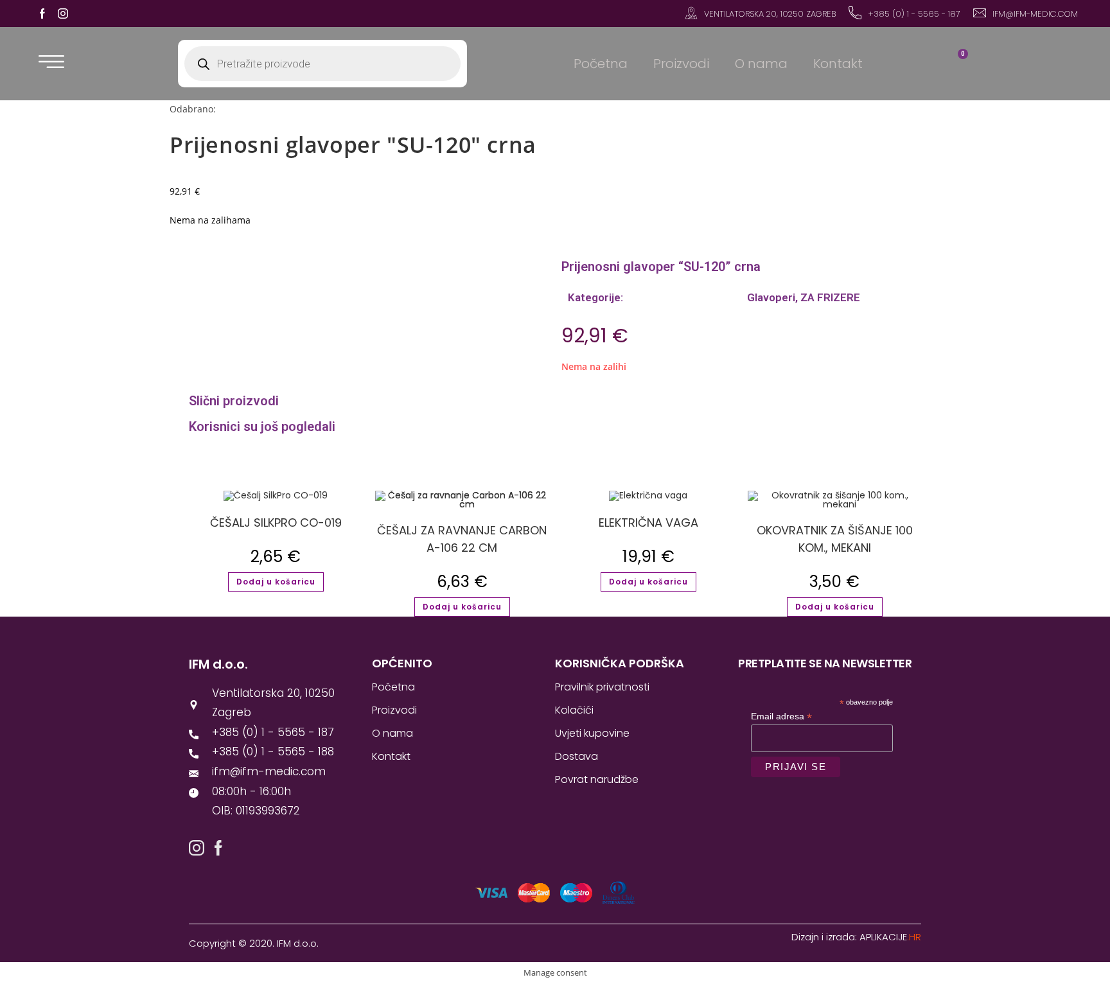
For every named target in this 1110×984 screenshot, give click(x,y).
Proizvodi (681, 64)
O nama (761, 64)
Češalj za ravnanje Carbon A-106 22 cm (462, 539)
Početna (601, 64)
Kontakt (838, 64)
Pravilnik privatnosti (602, 687)
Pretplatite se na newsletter (825, 663)
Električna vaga (648, 522)
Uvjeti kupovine (592, 733)
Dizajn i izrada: (856, 937)
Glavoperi (769, 297)
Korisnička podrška (619, 663)
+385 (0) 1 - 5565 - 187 (914, 14)
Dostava (576, 756)
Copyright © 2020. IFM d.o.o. (254, 943)
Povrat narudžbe (597, 779)
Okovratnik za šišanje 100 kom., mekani (835, 539)
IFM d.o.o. (218, 664)
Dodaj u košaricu (275, 581)
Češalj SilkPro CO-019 (276, 522)
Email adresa (781, 716)
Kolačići (574, 710)
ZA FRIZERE (830, 297)
